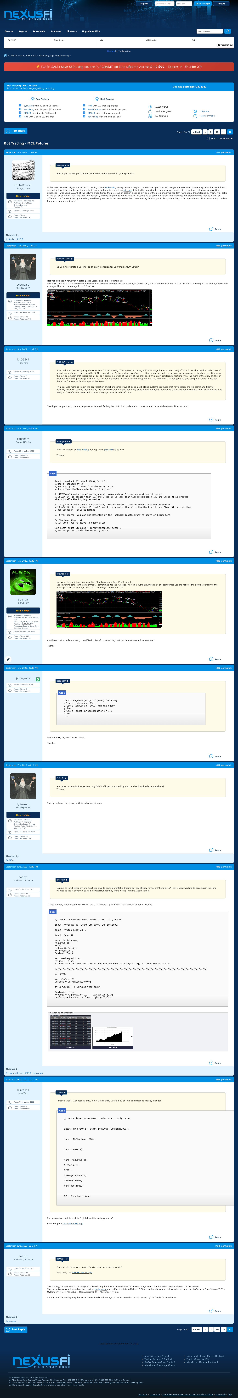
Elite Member (23, 195)
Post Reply (14, 130)
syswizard (29, 105)
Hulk (26, 116)
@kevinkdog (83, 449)
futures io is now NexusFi (157, 1355)
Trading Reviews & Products (158, 1359)
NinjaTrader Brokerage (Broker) (160, 1365)
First (196, 132)
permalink (226, 152)
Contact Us (155, 1394)
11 (223, 132)
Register (144, 3)
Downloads (39, 31)
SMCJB (27, 112)
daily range (101, 1289)
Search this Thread (220, 138)
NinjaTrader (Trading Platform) (202, 1362)
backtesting (110, 187)
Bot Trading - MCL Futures (22, 85)
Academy (56, 31)
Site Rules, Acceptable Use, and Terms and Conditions (187, 1394)
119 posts (204, 111)
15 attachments (207, 115)
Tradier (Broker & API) (198, 1359)
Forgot (221, 3)
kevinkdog (29, 109)
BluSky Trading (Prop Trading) (159, 1362)
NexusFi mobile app (72, 1223)
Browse (9, 31)
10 (217, 132)
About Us (142, 1394)
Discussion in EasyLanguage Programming (31, 88)
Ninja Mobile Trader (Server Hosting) (205, 1355)
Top (230, 1394)
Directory (72, 31)
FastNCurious (94, 109)
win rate (128, 190)
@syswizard (110, 449)
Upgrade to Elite (91, 31)
